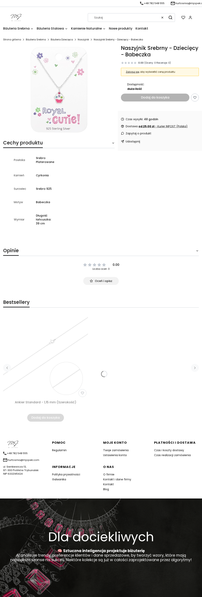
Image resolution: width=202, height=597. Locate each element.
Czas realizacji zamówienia (172, 455)
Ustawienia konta (115, 455)
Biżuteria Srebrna (36, 39)
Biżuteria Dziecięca (62, 39)
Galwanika (59, 479)
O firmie (108, 474)
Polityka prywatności (66, 474)
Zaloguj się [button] (132, 71)
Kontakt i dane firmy (117, 479)
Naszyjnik (83, 39)
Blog (106, 489)
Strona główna (12, 39)
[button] (170, 17)
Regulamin (59, 450)
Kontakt (108, 484)
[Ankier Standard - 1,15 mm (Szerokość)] (45, 356)
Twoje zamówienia (116, 450)
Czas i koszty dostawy (169, 450)
